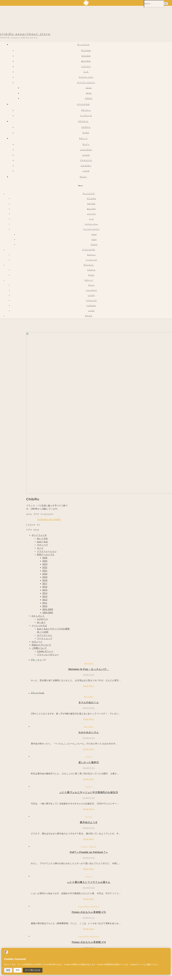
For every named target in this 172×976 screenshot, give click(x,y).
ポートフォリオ (83, 45)
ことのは (86, 171)
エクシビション (44, 635)
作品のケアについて (41, 645)
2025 (89, 93)
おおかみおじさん (88, 732)
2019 (44, 577)
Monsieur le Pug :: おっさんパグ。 (88, 669)
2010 (44, 606)
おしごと (86, 144)
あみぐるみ (86, 56)
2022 (44, 567)
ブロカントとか (86, 160)
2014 (44, 593)
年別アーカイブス (45, 554)
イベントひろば (83, 104)
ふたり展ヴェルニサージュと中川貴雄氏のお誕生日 (88, 792)
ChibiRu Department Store (25, 34)
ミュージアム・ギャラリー (88, 906)
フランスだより (86, 150)
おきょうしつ (86, 110)
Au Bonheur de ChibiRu (49, 519)
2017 (44, 583)
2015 (44, 590)
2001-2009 (47, 609)
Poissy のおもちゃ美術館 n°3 (89, 942)
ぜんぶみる (86, 51)
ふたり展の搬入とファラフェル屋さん (88, 882)
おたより (83, 177)
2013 (44, 596)
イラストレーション (86, 77)
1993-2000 (47, 612)
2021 (44, 571)
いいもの (86, 155)
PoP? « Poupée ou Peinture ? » (89, 852)
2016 (44, 587)
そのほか (88, 98)
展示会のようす (89, 822)
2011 (44, 603)
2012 (44, 600)
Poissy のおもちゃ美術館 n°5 (89, 912)
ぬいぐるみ (86, 61)
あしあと (86, 133)
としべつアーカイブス (86, 83)
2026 (89, 88)
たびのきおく (86, 166)
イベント (88, 756)
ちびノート (83, 139)
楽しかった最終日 (88, 762)
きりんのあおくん (88, 702)
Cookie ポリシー (45, 651)
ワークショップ (86, 116)
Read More (88, 686)
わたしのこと (83, 121)
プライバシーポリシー (48, 654)
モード (86, 72)
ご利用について (39, 648)
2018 (44, 580)
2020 (44, 574)
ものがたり (86, 127)
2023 (44, 564)
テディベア (86, 67)
